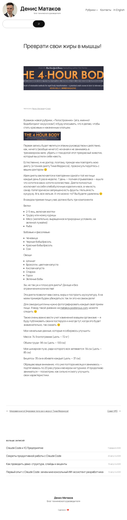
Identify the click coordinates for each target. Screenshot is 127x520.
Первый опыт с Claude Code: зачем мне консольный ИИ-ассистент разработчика (54, 471)
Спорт (48, 108)
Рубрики (90, 10)
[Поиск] (39, 23)
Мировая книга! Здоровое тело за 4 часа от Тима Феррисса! (39, 410)
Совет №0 (112, 410)
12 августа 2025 (114, 472)
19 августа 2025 (114, 464)
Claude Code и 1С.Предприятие (24, 447)
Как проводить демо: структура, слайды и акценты (36, 464)
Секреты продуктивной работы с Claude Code (33, 455)
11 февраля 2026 (114, 448)
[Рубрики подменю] (97, 10)
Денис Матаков (40, 8)
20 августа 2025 (114, 456)
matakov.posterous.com (74, 308)
